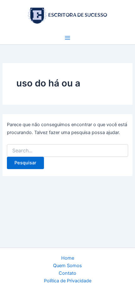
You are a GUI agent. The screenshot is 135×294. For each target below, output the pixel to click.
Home (67, 258)
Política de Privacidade (67, 281)
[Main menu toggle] (67, 37)
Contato (67, 273)
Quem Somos (67, 265)
